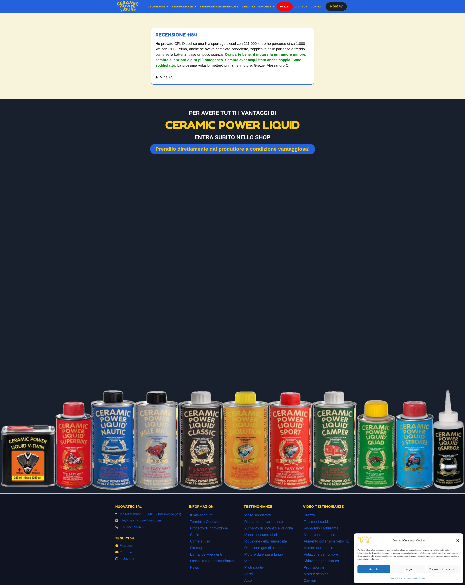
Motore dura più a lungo (263, 554)
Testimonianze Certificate (219, 6)
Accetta (373, 569)
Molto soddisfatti (257, 515)
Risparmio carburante (321, 528)
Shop (284, 6)
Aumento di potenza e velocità (268, 528)
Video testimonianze (256, 6)
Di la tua (301, 6)
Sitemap (196, 548)
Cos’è (194, 535)
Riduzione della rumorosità (265, 541)
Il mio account (201, 515)
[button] (458, 540)
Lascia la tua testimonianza (212, 561)
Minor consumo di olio (262, 535)
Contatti (317, 6)
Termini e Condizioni (206, 522)
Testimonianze (182, 6)
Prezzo (309, 515)
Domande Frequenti (206, 554)
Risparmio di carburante (263, 522)
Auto (248, 580)
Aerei (248, 574)
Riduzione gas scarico (321, 561)
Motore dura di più (318, 548)
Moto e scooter (316, 574)
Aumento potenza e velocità (326, 541)
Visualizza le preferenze (443, 569)
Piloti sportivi (254, 567)
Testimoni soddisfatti (320, 522)
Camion (310, 580)
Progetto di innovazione (209, 528)
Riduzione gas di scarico (263, 548)
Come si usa (200, 541)
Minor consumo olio (319, 535)
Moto (248, 561)
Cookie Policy (396, 578)
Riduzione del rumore (321, 554)
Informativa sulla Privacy (414, 578)
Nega (408, 569)
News (194, 567)
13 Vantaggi (156, 6)
